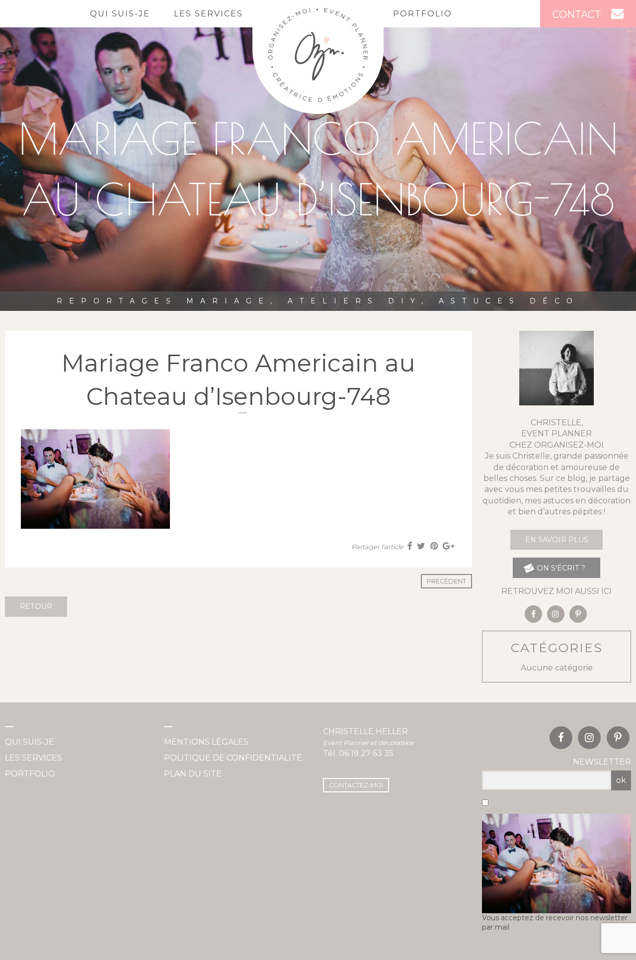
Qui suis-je (120, 13)
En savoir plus (556, 539)
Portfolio (422, 13)
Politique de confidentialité (233, 758)
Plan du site (193, 773)
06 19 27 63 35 (366, 753)
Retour (36, 606)
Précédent (446, 581)
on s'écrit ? (560, 568)
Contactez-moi (356, 785)
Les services (208, 13)
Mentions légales (206, 742)
